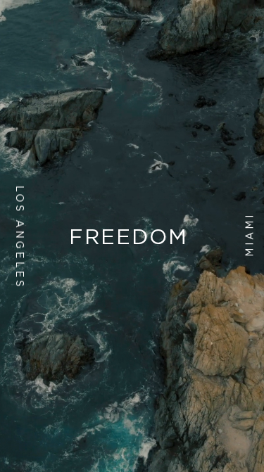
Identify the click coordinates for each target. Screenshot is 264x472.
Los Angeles (20, 237)
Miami (249, 234)
